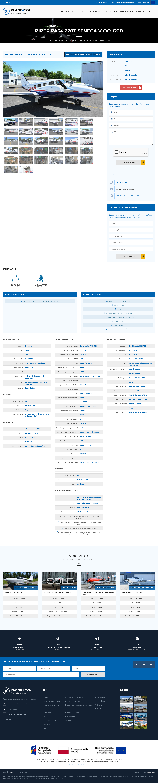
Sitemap (100, 705)
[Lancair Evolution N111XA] (140, 700)
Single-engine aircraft (52, 701)
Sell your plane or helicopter (91, 12)
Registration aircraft (72, 701)
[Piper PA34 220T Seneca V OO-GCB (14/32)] (26, 141)
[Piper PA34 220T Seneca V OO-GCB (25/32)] (11, 160)
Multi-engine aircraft (77, 41)
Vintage (47, 716)
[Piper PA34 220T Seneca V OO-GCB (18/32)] (86, 141)
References (101, 697)
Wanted (130, 12)
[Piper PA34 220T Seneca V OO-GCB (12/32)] (86, 131)
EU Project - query (83, 764)
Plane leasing (70, 716)
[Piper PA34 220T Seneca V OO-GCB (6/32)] (86, 122)
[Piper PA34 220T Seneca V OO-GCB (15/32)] (41, 141)
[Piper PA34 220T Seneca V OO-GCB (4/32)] (56, 122)
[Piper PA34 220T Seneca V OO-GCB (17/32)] (71, 141)
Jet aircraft (47, 713)
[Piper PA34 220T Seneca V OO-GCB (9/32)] (41, 131)
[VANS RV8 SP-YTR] (126, 717)
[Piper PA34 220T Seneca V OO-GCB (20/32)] (26, 150)
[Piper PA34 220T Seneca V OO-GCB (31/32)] (11, 169)
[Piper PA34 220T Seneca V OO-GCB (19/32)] (11, 150)
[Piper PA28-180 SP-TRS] (126, 708)
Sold (74, 12)
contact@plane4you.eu (125, 189)
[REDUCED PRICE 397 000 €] (137, 581)
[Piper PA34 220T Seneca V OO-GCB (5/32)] (71, 122)
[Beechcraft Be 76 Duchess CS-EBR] (126, 700)
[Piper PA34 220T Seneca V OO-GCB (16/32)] (56, 141)
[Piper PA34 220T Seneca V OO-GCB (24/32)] (86, 150)
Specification (9, 269)
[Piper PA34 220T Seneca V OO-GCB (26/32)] (26, 160)
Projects (47, 724)
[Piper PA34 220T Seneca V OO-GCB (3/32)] (41, 122)
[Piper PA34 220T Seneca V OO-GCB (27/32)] (41, 160)
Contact (151, 12)
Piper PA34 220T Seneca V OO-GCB (99, 41)
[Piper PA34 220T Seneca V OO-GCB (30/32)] (86, 160)
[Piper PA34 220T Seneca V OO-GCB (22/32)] (56, 150)
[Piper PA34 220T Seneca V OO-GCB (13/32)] (11, 141)
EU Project (140, 12)
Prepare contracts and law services (78, 705)
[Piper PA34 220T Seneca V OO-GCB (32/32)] (26, 169)
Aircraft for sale (60, 41)
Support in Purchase (115, 12)
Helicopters (48, 709)
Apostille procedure (72, 709)
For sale (65, 12)
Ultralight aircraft (50, 720)
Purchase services (72, 713)
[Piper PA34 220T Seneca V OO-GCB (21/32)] (41, 150)
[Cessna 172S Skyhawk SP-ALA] (126, 725)
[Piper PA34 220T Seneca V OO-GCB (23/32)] (71, 150)
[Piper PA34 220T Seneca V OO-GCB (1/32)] (11, 122)
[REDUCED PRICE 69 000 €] (20, 581)
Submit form (129, 256)
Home (49, 41)
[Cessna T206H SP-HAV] (140, 708)
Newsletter (101, 701)
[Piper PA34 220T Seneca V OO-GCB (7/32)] (11, 131)
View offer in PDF (128, 88)
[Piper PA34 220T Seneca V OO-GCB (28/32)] (56, 160)
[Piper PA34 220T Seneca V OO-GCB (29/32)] (71, 160)
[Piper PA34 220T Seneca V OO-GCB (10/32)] (56, 131)
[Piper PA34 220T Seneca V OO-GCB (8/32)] (26, 131)
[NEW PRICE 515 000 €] (98, 581)
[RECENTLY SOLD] (59, 581)
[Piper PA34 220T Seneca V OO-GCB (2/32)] (26, 122)
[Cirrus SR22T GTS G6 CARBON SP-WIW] (140, 717)
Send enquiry (129, 162)
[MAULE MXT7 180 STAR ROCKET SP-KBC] (140, 725)
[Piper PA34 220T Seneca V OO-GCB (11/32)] (71, 131)
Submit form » (93, 674)
